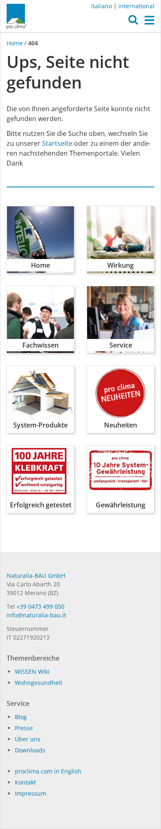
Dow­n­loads (30, 750)
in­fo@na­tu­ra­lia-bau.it (36, 615)
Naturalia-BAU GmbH (36, 575)
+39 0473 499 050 (40, 606)
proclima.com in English (48, 771)
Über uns (27, 739)
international (136, 6)
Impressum (30, 793)
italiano (101, 6)
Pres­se (24, 728)
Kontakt (25, 782)
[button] (133, 22)
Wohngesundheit (38, 683)
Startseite (57, 143)
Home (15, 43)
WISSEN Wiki (32, 671)
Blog (21, 717)
